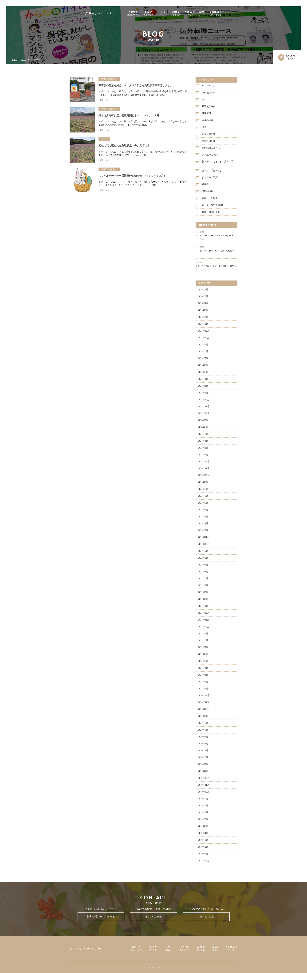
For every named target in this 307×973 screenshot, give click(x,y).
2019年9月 (203, 798)
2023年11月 (203, 468)
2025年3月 (203, 386)
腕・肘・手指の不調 (212, 170)
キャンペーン (208, 86)
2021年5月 (203, 661)
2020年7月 (203, 730)
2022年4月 (203, 585)
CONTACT (215, 13)
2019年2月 (203, 847)
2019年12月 (203, 778)
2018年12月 (203, 860)
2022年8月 (203, 558)
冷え (204, 127)
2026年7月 (203, 289)
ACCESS (189, 13)
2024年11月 (203, 406)
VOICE (175, 13)
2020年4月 (203, 750)
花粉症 (205, 184)
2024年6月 (203, 427)
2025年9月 (203, 344)
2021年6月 (203, 654)
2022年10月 (203, 544)
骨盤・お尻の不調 (211, 212)
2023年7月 (203, 489)
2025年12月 (203, 331)
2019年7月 (203, 812)
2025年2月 (203, 393)
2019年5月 (203, 826)
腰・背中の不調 (210, 177)
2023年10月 (203, 475)
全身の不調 (207, 120)
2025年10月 (203, 337)
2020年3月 (203, 757)
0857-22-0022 (206, 916)
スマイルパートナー (100, 13)
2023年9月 (203, 482)
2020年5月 (203, 743)
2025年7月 (203, 358)
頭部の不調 (207, 191)
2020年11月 (203, 702)
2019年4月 (203, 833)
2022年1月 (203, 606)
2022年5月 (203, 578)
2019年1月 (203, 854)
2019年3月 (203, 840)
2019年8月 (203, 805)
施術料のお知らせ (211, 141)
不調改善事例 (208, 106)
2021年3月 (203, 675)
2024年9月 (203, 420)
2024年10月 (203, 413)
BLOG (201, 13)
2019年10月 (203, 792)
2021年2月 (203, 682)
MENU (162, 13)
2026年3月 (203, 310)
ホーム (14, 59)
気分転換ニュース (211, 148)
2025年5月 (203, 372)
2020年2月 (203, 764)
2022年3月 (203, 592)
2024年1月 (203, 454)
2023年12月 (203, 461)
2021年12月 (203, 613)
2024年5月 (203, 434)
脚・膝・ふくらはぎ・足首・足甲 (217, 162)
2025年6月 (203, 365)
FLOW (149, 13)
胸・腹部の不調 (210, 154)
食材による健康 (210, 198)
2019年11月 (203, 785)
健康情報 (206, 113)
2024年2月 (203, 448)
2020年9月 (203, 716)
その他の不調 (208, 93)
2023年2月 (203, 523)
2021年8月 (203, 640)
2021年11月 (203, 620)
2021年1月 (203, 688)
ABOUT (133, 13)
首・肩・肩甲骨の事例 (213, 205)
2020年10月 (203, 709)
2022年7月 (203, 565)
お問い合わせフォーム (101, 916)
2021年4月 (203, 668)
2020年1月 (203, 771)
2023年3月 (203, 516)
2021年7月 (203, 647)
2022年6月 (203, 571)
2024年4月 (203, 441)
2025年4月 (203, 379)
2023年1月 (203, 530)
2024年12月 (203, 399)
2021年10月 (203, 626)
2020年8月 (203, 723)
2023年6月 (203, 496)
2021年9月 (203, 633)
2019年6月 (203, 819)
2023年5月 (203, 503)
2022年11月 (203, 537)
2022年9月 (203, 551)
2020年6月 (203, 737)
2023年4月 (203, 510)
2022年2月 (203, 599)
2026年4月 (203, 303)
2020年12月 (203, 695)
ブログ (23, 59)
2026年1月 (203, 324)
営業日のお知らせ (211, 134)
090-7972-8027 (153, 916)
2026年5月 (203, 296)
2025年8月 (203, 351)
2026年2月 (203, 317)
